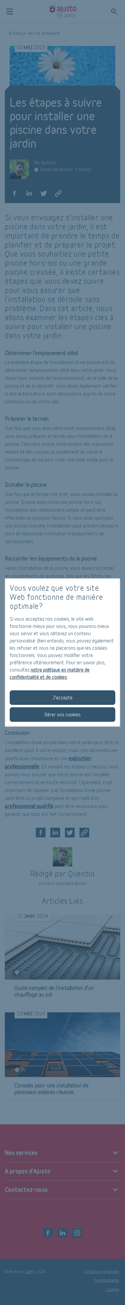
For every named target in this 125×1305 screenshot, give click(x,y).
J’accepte (62, 697)
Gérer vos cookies (62, 714)
